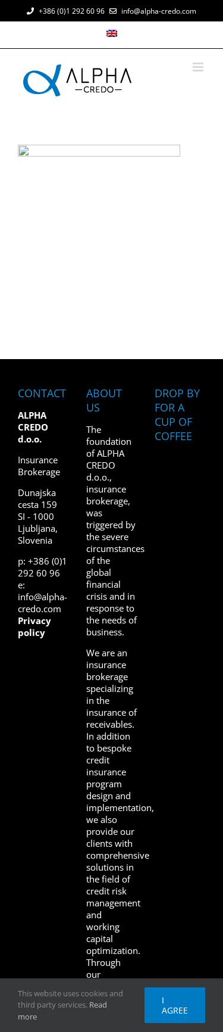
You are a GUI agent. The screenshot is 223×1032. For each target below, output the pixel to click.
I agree (175, 1005)
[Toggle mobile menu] (199, 67)
